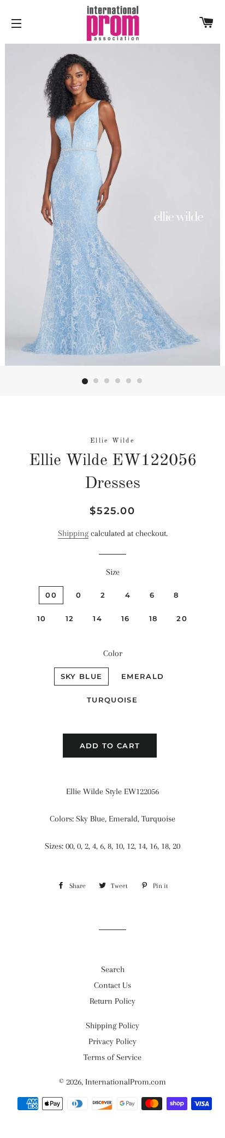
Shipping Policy (112, 1025)
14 (97, 618)
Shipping (73, 533)
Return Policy (112, 1001)
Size (113, 572)
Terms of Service (112, 1057)
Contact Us (112, 985)
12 (70, 618)
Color (112, 653)
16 (125, 618)
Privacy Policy (112, 1041)
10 (41, 618)
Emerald (142, 676)
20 (181, 618)
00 (51, 595)
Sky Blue (81, 676)
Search (113, 969)
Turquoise (112, 699)
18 (153, 618)
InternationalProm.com (125, 1082)
